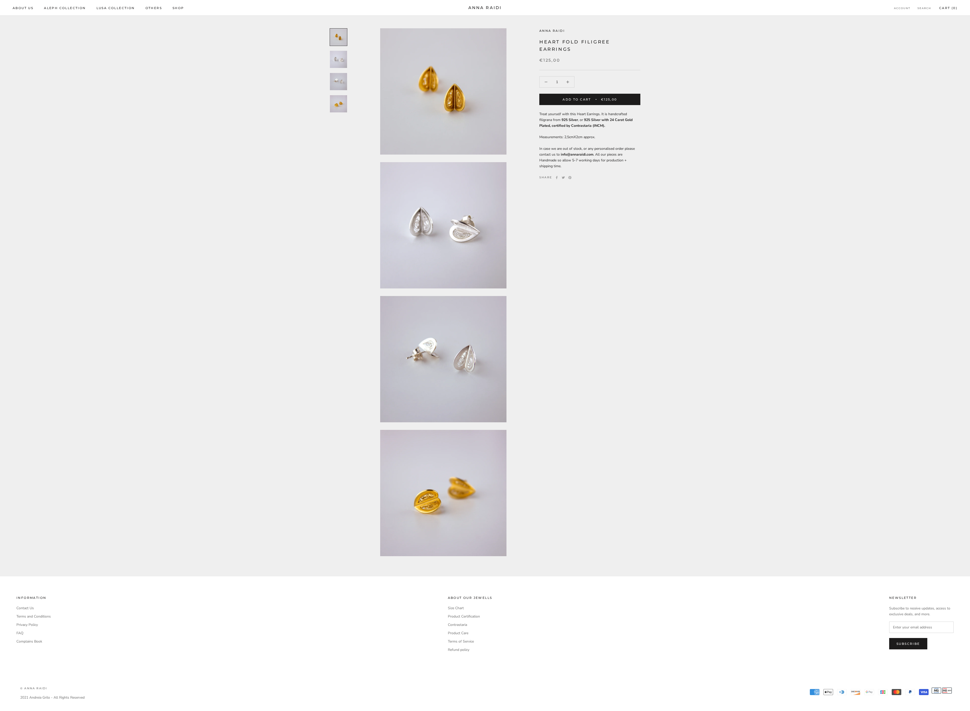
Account (902, 8)
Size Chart (456, 608)
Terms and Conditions (33, 616)
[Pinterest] (569, 177)
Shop (178, 8)
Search (924, 8)
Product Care (458, 633)
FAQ (19, 633)
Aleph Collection (65, 8)
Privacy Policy (27, 624)
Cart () (948, 8)
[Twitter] (563, 177)
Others (154, 8)
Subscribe (908, 644)
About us (23, 8)
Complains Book (29, 641)
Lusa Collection (115, 8)
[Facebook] (556, 177)
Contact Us (25, 608)
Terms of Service (461, 641)
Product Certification (464, 616)
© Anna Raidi (33, 688)
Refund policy (458, 649)
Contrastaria (457, 624)
